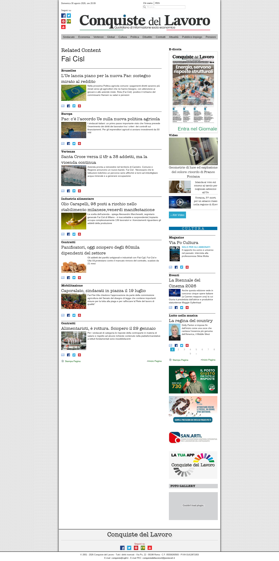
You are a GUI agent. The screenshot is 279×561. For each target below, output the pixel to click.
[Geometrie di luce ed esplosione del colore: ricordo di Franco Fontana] (193, 151)
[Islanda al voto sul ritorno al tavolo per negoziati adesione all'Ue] (180, 187)
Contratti (160, 37)
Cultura (123, 37)
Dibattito (147, 37)
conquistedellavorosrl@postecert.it (159, 558)
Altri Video (177, 215)
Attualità (173, 37)
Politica (134, 37)
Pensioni (211, 37)
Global (111, 37)
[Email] (62, 105)
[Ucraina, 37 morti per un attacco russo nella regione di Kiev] (180, 202)
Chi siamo (148, 3)
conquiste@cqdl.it (120, 558)
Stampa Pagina (72, 361)
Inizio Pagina (155, 361)
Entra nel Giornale (197, 128)
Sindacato (69, 37)
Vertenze (98, 37)
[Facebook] (63, 15)
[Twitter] (69, 15)
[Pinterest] (63, 21)
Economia (84, 37)
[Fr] (69, 21)
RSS (157, 3)
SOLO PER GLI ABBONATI (196, 247)
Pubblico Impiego (192, 37)
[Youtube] (63, 26)
